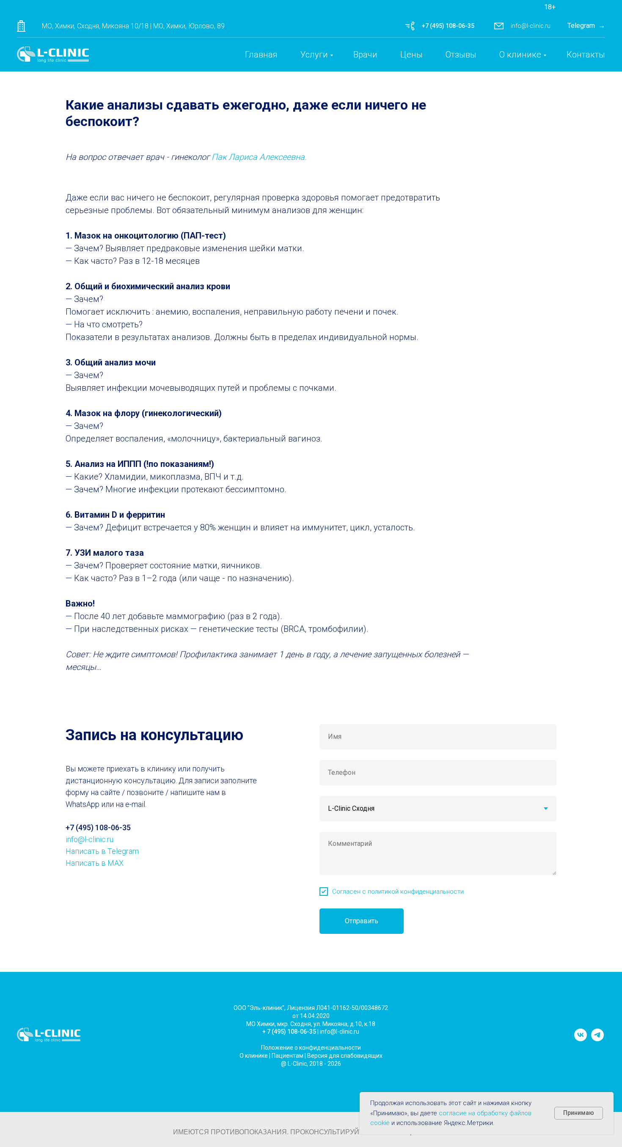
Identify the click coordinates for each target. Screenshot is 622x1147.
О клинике (520, 54)
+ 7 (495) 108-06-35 (289, 1031)
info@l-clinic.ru (530, 25)
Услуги (314, 54)
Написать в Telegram (102, 851)
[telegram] (597, 1039)
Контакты (586, 54)
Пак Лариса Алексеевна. (259, 157)
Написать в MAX (95, 863)
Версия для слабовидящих (345, 1055)
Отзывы (461, 54)
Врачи (365, 54)
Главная (261, 54)
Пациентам (287, 1055)
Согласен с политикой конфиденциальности (398, 891)
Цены (411, 54)
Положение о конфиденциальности (311, 1047)
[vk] (580, 1039)
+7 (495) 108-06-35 (448, 25)
